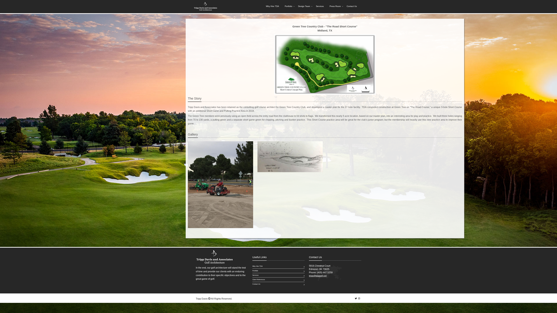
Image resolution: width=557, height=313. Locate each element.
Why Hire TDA (272, 6)
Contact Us (352, 6)
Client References (258, 279)
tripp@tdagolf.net (318, 276)
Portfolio (255, 271)
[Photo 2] (290, 156)
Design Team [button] (304, 6)
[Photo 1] (220, 184)
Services (320, 6)
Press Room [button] (335, 6)
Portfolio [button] (288, 6)
